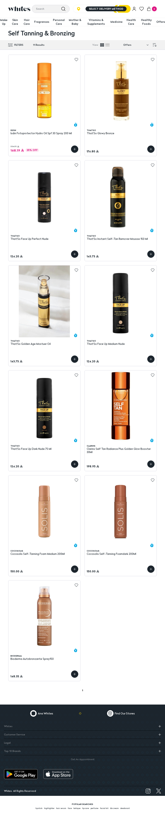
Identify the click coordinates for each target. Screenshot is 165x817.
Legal (7, 742)
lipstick (38, 808)
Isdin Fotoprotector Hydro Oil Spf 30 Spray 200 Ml (41, 133)
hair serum (61, 808)
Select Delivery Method (106, 8)
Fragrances (41, 22)
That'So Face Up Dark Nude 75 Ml (31, 449)
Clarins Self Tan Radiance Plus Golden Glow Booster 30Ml (119, 450)
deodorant (125, 808)
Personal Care (59, 22)
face (70, 808)
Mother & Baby (75, 22)
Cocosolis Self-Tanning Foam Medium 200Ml (37, 554)
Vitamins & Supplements (96, 22)
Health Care (131, 22)
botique (76, 808)
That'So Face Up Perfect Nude (29, 239)
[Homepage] (19, 8)
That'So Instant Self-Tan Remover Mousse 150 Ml (117, 239)
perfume (94, 808)
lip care (85, 808)
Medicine (116, 22)
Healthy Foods (146, 22)
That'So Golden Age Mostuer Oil (30, 344)
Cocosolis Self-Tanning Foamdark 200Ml (111, 554)
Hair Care (27, 22)
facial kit (104, 808)
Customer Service (14, 734)
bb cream (114, 808)
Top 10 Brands (12, 751)
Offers (160, 22)
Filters (18, 45)
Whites (8, 726)
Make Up (3, 22)
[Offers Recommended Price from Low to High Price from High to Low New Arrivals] (137, 45)
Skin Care (15, 22)
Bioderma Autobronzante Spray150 (32, 659)
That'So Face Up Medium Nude (106, 344)
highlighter (49, 808)
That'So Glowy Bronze (100, 133)
